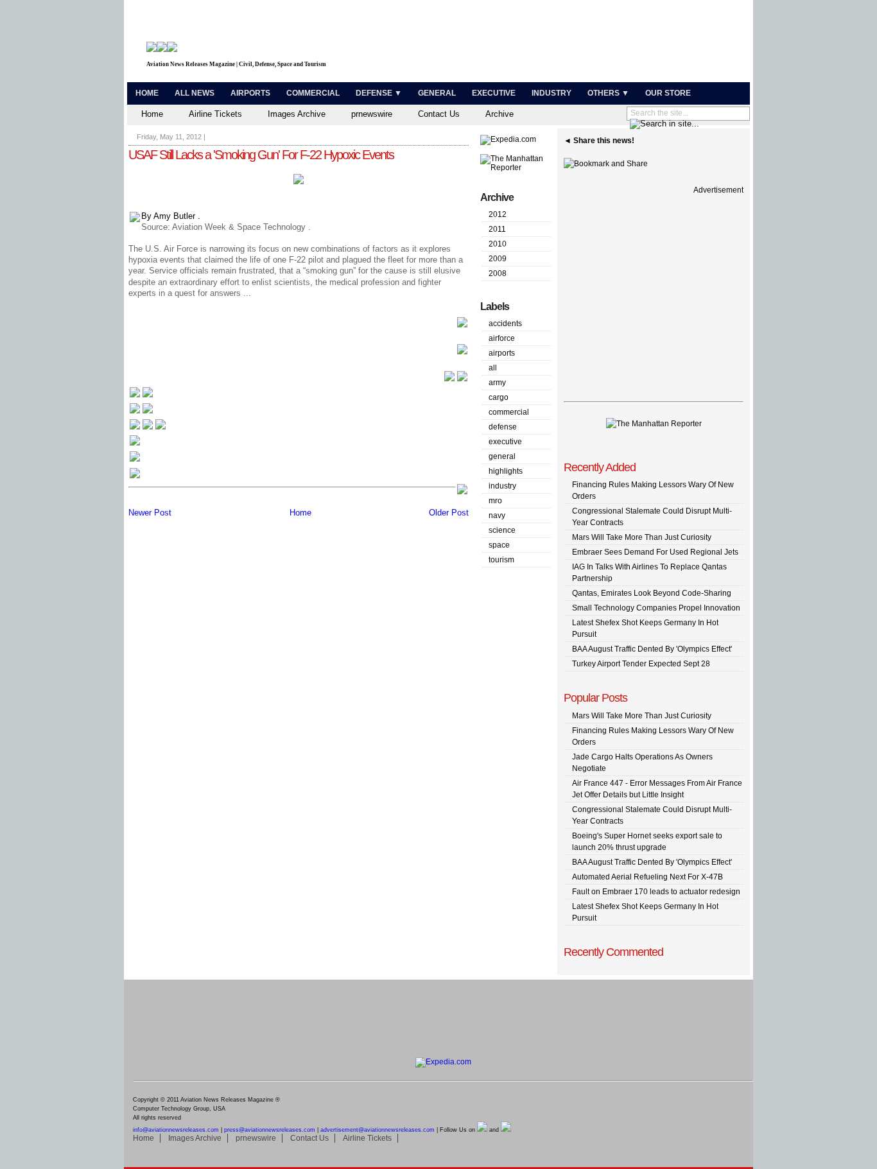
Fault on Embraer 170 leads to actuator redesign (656, 891)
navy (497, 515)
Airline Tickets (215, 114)
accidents (505, 323)
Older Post (449, 512)
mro (495, 500)
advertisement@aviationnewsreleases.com (377, 1130)
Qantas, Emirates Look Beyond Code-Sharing (651, 593)
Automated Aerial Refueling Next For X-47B (647, 876)
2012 (498, 214)
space (499, 545)
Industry (551, 93)
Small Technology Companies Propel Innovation (656, 607)
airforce (502, 338)
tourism (501, 559)
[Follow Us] (134, 444)
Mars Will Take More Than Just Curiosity (641, 537)
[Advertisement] (596, 43)
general (502, 456)
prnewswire (371, 114)
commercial (509, 412)
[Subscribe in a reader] (134, 477)
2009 (498, 258)
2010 (498, 243)
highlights (506, 471)
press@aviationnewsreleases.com (269, 1130)
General (437, 93)
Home (147, 93)
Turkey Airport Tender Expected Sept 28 (641, 663)
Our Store (668, 93)
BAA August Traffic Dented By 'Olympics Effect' (652, 649)
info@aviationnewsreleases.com (176, 1130)
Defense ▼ (379, 93)
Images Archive (297, 114)
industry (502, 485)
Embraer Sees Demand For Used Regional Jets (655, 552)
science (502, 530)
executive (505, 441)
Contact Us (439, 114)
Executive (494, 93)
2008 (498, 273)
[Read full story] (462, 326)
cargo (498, 397)
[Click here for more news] (141, 396)
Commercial (313, 93)
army (497, 382)
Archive (499, 114)
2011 (497, 229)
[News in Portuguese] (147, 428)
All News (194, 93)
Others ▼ (608, 93)
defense (503, 426)
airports (502, 353)
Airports (250, 93)
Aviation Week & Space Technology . (241, 227)
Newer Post (149, 512)
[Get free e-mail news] (141, 412)
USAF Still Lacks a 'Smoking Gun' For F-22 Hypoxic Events (261, 155)
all (493, 367)
